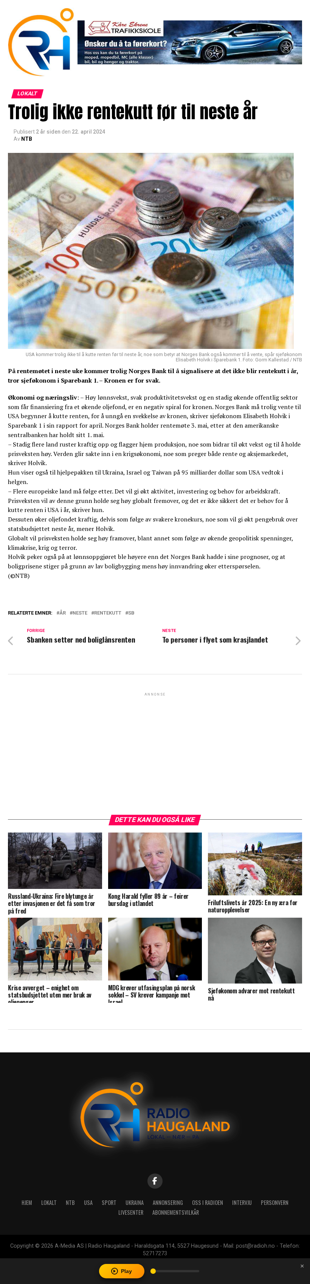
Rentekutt (107, 613)
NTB (26, 139)
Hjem (27, 1202)
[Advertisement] (155, 751)
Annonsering (168, 1202)
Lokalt (49, 1202)
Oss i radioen (207, 1202)
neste (80, 613)
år (62, 613)
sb (131, 613)
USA (88, 1202)
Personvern (274, 1202)
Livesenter (130, 1212)
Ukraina (135, 1202)
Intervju (242, 1202)
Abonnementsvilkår (175, 1212)
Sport (109, 1202)
